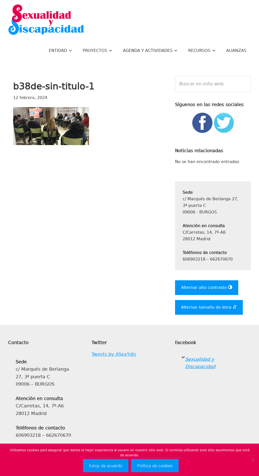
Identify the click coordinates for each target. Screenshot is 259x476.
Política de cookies (154, 465)
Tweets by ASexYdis (114, 354)
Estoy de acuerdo (105, 465)
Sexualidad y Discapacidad (46, 20)
